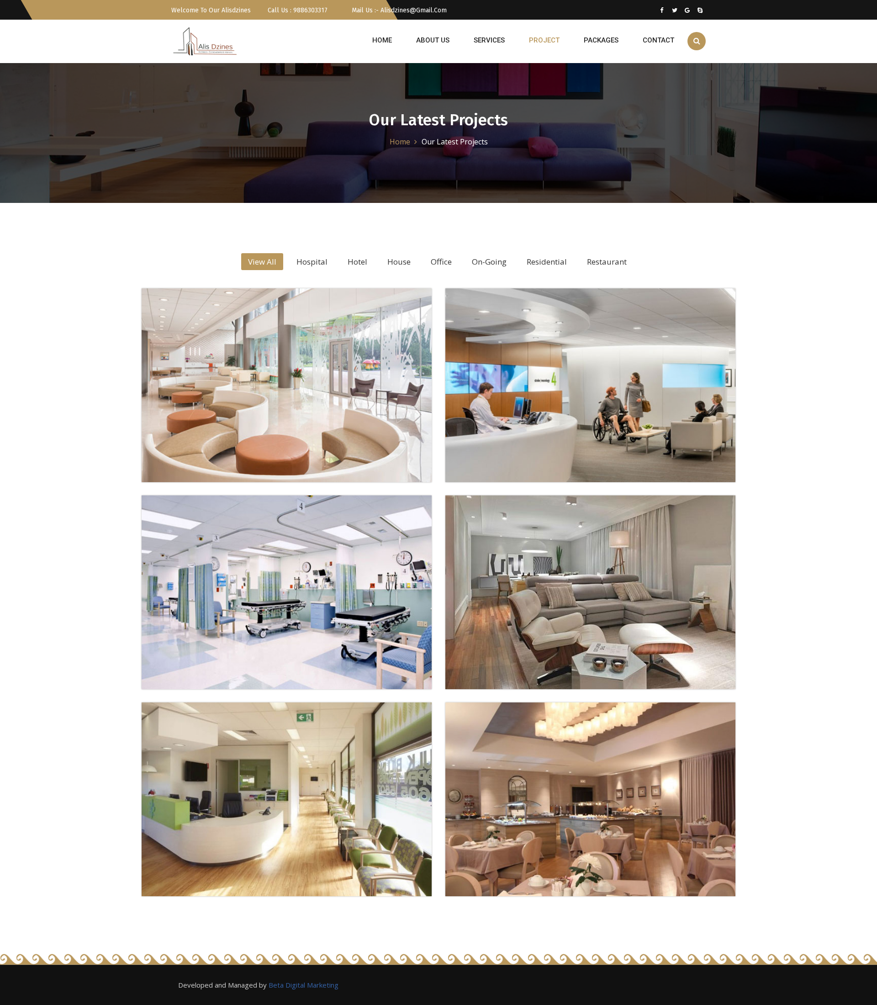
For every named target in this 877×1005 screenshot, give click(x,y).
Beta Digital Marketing (303, 984)
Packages (601, 40)
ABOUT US (432, 40)
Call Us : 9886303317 (297, 10)
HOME (382, 40)
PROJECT (544, 40)
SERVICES (489, 40)
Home (400, 142)
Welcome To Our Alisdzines (211, 10)
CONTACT (658, 40)
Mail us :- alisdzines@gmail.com (398, 10)
